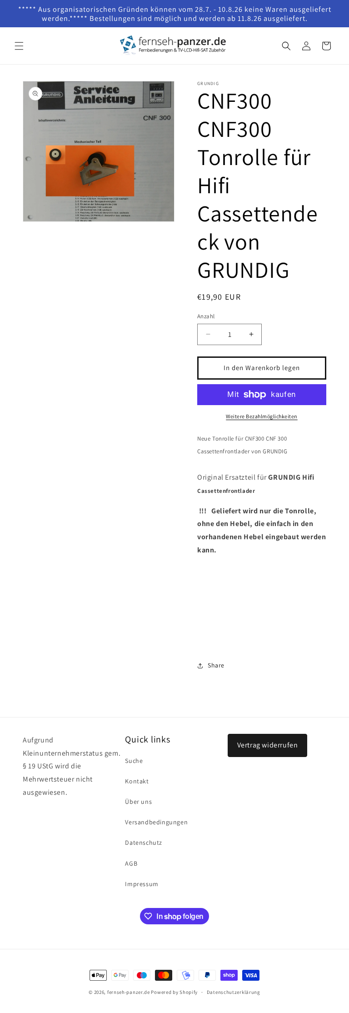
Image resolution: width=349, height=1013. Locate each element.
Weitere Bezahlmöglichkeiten (262, 416)
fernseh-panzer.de (128, 992)
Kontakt (137, 781)
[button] (19, 46)
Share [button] (216, 665)
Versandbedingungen (156, 822)
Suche (134, 761)
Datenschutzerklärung (233, 992)
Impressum (141, 884)
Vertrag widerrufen (267, 745)
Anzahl (205, 316)
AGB (131, 863)
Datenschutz (143, 842)
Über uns (138, 801)
